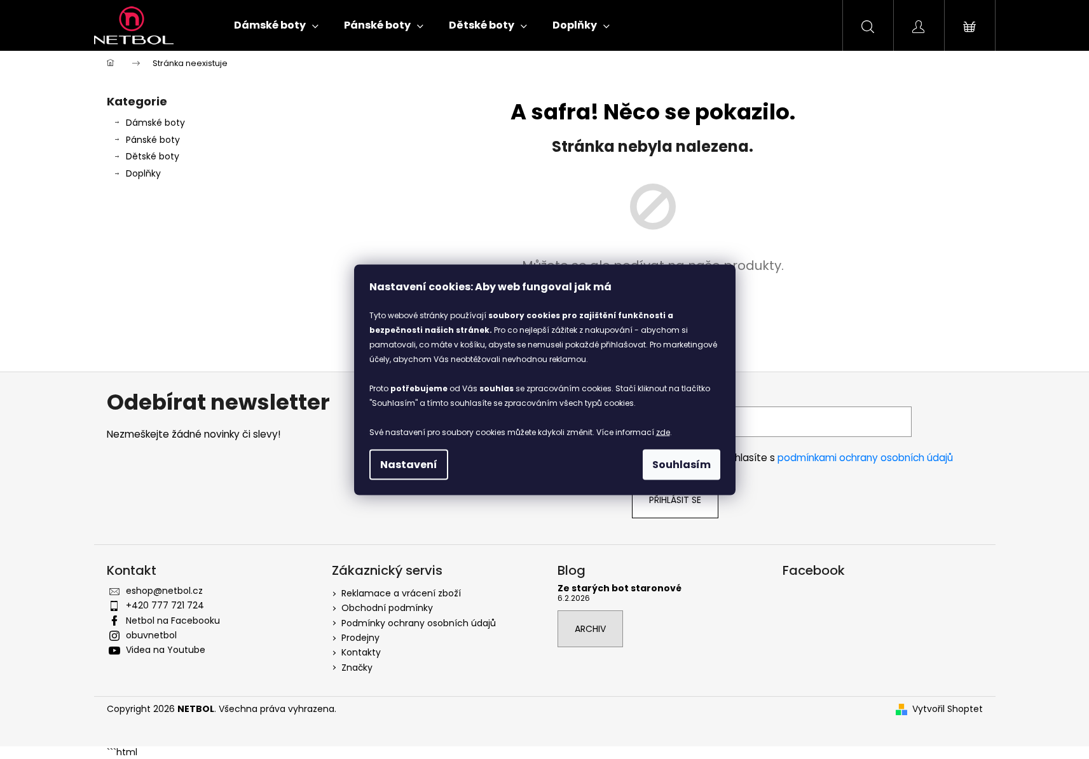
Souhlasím (681, 464)
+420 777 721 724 (165, 605)
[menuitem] (276, 25)
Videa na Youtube (165, 649)
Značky (357, 667)
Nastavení (408, 464)
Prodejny (360, 637)
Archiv (590, 628)
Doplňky (143, 173)
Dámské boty (155, 122)
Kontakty (361, 652)
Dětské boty (152, 156)
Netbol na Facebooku (173, 620)
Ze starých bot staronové (619, 588)
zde (663, 431)
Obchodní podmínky (387, 607)
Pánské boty (153, 139)
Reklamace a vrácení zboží (401, 593)
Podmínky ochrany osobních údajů (418, 623)
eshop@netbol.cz (164, 590)
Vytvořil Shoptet (947, 709)
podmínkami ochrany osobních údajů (865, 457)
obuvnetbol (151, 635)
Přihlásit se (675, 500)
